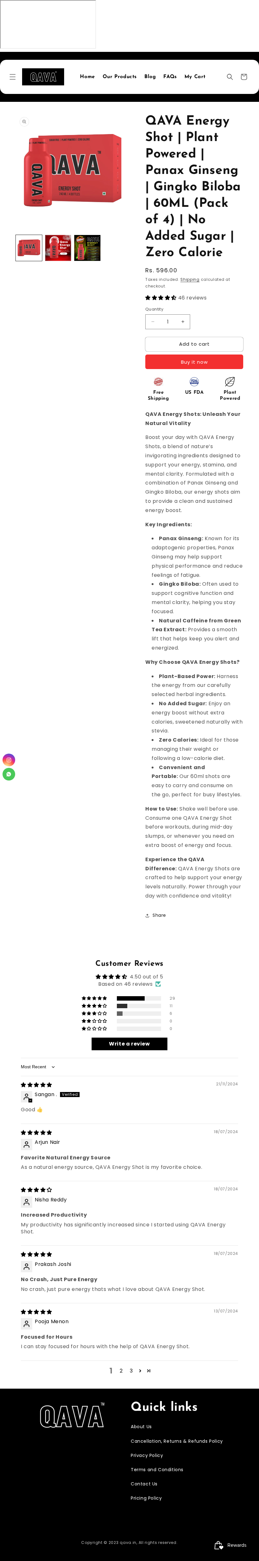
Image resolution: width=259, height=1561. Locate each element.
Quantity (154, 309)
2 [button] (121, 1370)
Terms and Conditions (157, 1469)
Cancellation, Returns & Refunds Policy (177, 1441)
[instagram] (9, 760)
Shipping (190, 279)
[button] (13, 77)
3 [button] (131, 1370)
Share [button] (159, 915)
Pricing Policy (146, 1498)
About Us (141, 1426)
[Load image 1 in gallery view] (29, 248)
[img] (36, 1085)
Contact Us (144, 1484)
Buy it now (194, 362)
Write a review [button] (129, 1043)
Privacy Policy (147, 1455)
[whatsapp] (9, 774)
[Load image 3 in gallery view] (87, 248)
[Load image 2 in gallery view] (58, 248)
